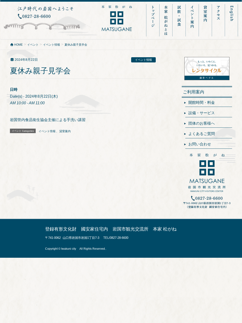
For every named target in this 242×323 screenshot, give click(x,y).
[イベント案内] (192, 20)
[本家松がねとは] (166, 20)
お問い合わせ (199, 144)
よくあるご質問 (201, 134)
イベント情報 (143, 59)
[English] (231, 20)
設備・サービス (201, 113)
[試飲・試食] (179, 20)
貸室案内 (65, 131)
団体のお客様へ (201, 123)
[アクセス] (218, 20)
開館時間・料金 (201, 102)
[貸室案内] (205, 20)
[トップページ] (153, 20)
